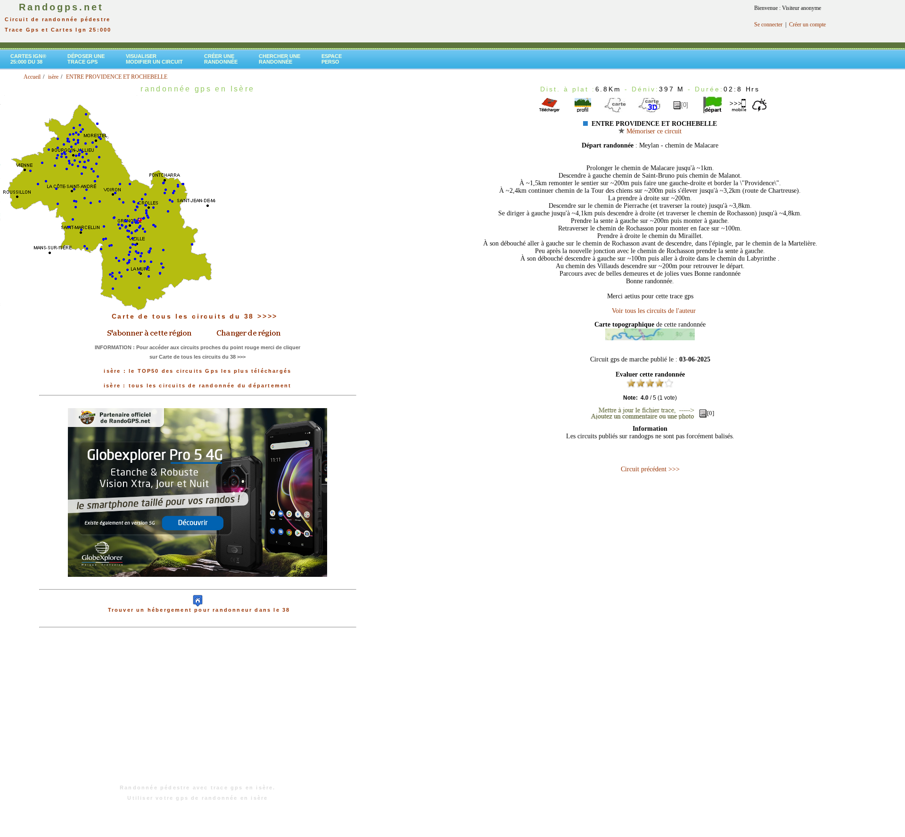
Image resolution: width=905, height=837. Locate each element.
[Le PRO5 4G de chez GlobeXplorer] (197, 584)
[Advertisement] (197, 711)
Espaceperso (331, 59)
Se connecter (768, 24)
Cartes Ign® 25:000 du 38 (28, 59)
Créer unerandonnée (221, 59)
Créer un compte (807, 24)
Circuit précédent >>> (650, 469)
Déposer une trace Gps (86, 59)
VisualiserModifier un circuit (154, 59)
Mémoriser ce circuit (653, 131)
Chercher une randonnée (279, 59)
